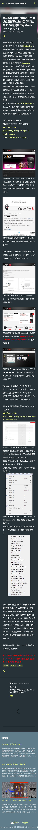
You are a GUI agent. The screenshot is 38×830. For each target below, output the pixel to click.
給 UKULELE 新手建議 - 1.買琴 (11, 744)
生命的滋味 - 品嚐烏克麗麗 (16, 3)
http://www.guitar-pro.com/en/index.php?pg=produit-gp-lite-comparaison (19, 416)
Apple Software (16, 665)
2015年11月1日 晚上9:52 (21, 683)
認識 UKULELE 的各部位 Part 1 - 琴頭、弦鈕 (16, 800)
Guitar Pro (27, 46)
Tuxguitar (26, 63)
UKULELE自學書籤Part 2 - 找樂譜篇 (13, 764)
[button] (4, 36)
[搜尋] (35, 3)
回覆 (11, 696)
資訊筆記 (5, 665)
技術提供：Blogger (20, 823)
